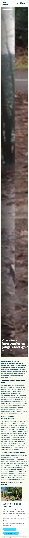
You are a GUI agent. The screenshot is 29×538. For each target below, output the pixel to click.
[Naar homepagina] (4, 3)
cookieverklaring (20, 523)
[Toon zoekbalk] (17, 3)
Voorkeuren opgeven (11, 533)
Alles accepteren (10, 529)
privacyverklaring (7, 525)
